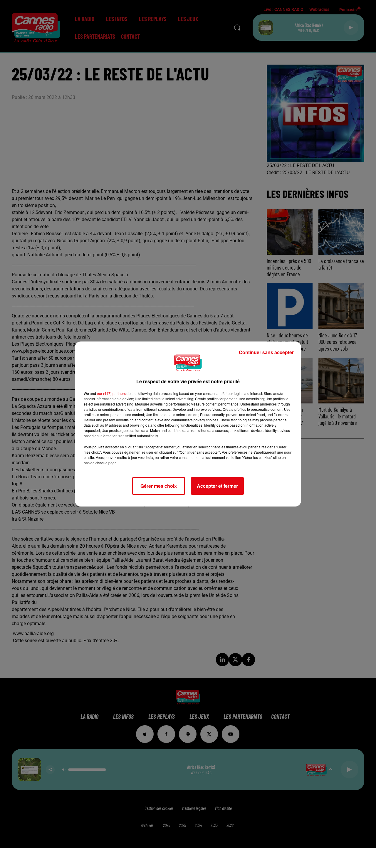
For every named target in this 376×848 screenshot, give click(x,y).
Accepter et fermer (217, 485)
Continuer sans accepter (266, 352)
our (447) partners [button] (111, 393)
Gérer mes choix (158, 485)
